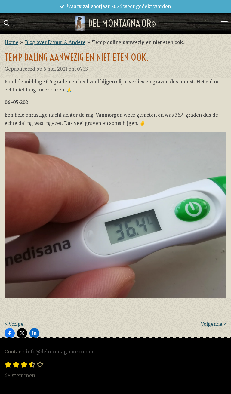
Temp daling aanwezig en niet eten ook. (138, 42)
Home (11, 42)
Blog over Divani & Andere (55, 42)
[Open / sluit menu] (224, 23)
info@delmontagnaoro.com (60, 352)
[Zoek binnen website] (6, 23)
